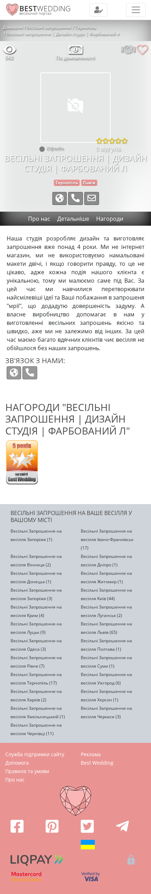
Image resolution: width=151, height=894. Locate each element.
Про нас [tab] (39, 219)
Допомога (17, 762)
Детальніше (73, 219)
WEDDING (45, 8)
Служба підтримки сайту (34, 754)
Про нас (15, 779)
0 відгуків (108, 149)
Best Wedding (97, 762)
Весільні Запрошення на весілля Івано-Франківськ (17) (107, 539)
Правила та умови (27, 771)
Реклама (91, 754)
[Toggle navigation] (98, 10)
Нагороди (109, 219)
